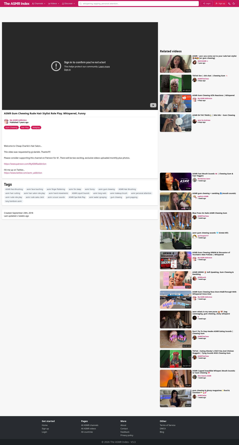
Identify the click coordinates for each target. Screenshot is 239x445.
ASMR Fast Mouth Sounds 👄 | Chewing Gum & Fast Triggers (212, 174)
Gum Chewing (11, 127)
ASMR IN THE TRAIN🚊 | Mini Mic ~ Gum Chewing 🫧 (213, 116)
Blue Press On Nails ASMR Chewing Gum (209, 213)
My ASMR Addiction (18, 120)
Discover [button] (68, 3)
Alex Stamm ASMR (204, 376)
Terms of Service (167, 425)
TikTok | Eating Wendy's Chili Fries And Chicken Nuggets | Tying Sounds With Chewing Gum (213, 352)
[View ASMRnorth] (194, 278)
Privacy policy (126, 435)
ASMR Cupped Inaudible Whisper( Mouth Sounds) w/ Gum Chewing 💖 (213, 372)
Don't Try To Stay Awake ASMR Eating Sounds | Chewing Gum (212, 332)
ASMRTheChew (203, 79)
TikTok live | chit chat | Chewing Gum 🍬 (210, 75)
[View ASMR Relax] (194, 397)
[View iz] (194, 318)
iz (198, 317)
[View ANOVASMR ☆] (194, 62)
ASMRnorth (202, 277)
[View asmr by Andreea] (194, 121)
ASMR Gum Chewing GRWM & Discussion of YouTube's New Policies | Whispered (211, 253)
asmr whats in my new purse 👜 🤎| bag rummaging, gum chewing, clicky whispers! (211, 312)
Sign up (45, 428)
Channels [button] (39, 3)
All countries (87, 432)
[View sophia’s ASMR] (194, 197)
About (123, 425)
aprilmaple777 (203, 236)
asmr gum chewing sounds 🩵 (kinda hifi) (210, 233)
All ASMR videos (88, 428)
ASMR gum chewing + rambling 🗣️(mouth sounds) (214, 193)
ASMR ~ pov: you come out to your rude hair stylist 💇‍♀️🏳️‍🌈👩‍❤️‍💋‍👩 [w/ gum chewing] (214, 57)
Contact (124, 428)
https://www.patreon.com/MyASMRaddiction (25, 163)
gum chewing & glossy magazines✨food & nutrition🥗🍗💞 (211, 391)
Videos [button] (54, 3)
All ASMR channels (89, 425)
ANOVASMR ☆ (203, 61)
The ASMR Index (119, 442)
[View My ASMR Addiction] (194, 99)
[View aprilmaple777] (194, 237)
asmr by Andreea (204, 120)
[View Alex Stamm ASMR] (194, 377)
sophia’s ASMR (203, 196)
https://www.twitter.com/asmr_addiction (23, 172)
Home (45, 425)
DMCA (163, 428)
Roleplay (36, 127)
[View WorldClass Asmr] (194, 180)
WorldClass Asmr (204, 179)
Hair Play (25, 127)
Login (44, 432)
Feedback (124, 432)
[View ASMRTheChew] (194, 80)
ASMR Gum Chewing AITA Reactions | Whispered (213, 95)
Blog (162, 432)
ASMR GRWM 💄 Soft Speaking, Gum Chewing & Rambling (213, 273)
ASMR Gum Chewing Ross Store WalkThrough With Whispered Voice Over (214, 293)
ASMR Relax (202, 395)
